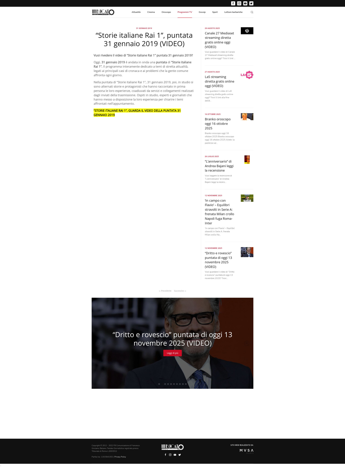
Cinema (151, 12)
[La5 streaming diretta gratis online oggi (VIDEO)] (247, 74)
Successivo (179, 290)
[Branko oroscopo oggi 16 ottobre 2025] (247, 116)
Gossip (202, 12)
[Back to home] (103, 12)
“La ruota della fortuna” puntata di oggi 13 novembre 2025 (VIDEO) (183, 384)
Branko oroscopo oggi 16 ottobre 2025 (218, 123)
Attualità (136, 12)
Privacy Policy (120, 457)
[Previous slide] (98, 343)
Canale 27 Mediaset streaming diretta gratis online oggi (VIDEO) (219, 40)
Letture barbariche (233, 12)
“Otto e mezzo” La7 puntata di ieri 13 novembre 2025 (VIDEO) (177, 384)
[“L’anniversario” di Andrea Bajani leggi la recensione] (247, 159)
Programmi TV (185, 12)
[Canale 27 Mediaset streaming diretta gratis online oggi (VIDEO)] (247, 30)
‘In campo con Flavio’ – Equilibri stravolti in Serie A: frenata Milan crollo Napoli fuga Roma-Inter (219, 211)
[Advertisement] (172, 418)
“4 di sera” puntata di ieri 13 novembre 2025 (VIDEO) (186, 384)
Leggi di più (172, 353)
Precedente (166, 290)
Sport (215, 12)
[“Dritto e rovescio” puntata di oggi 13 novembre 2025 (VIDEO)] (247, 251)
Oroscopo (166, 12)
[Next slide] (246, 343)
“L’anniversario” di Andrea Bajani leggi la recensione (219, 166)
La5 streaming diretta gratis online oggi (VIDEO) (219, 81)
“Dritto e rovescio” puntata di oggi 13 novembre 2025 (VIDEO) (218, 260)
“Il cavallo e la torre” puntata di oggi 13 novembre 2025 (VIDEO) (180, 384)
